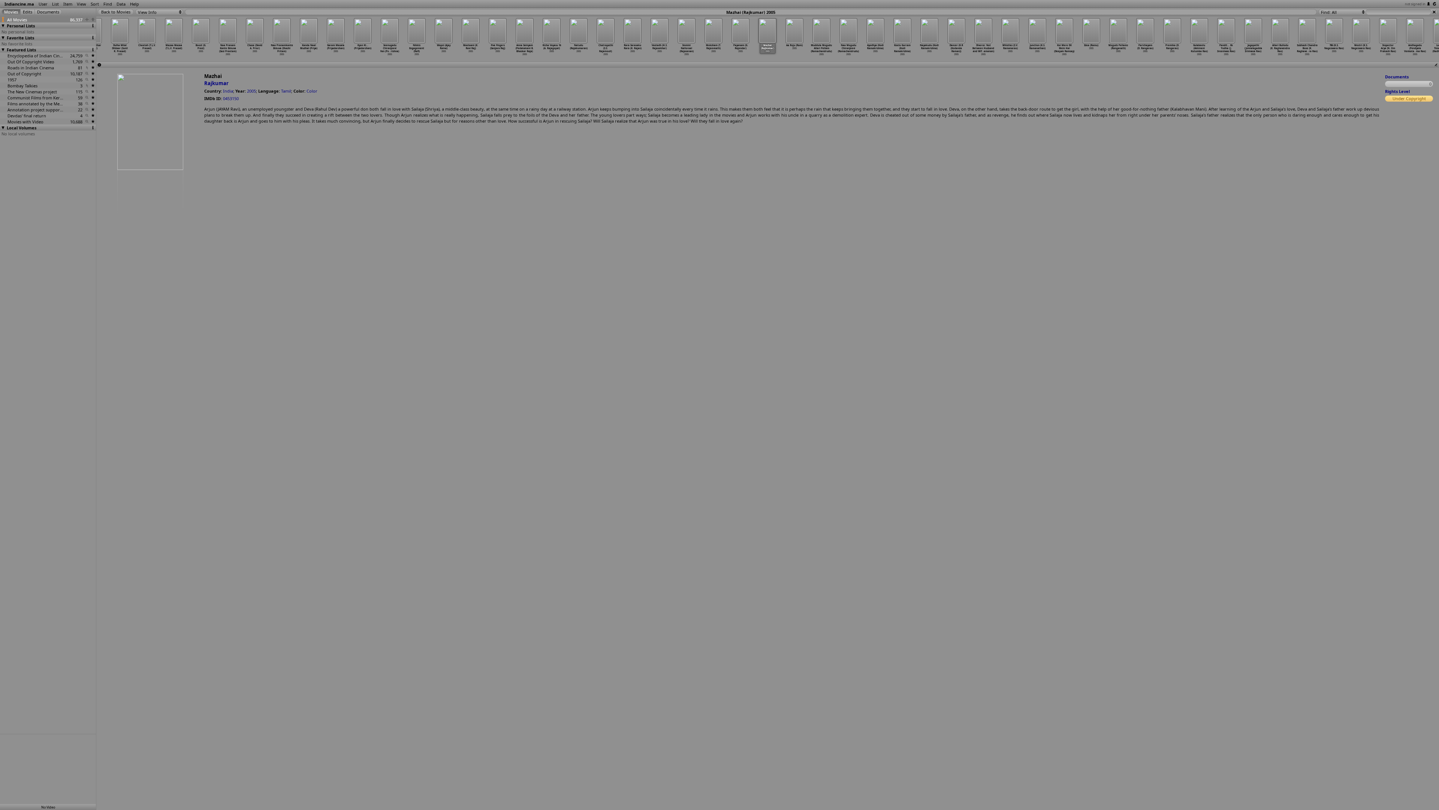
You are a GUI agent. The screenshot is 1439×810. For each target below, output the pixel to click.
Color (312, 91)
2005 (251, 91)
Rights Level (1397, 91)
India (228, 91)
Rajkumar (216, 83)
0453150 (231, 98)
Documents (1397, 77)
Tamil (286, 91)
